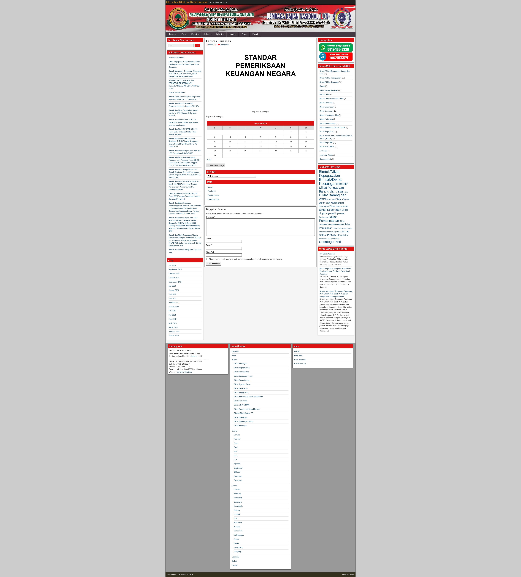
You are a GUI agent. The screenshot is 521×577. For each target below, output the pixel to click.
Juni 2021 (172, 298)
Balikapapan (239, 535)
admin (210, 45)
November (238, 476)
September (238, 468)
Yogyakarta (238, 506)
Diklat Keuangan (240, 364)
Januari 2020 (174, 307)
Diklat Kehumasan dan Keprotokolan (248, 397)
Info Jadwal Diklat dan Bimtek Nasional (186, 2)
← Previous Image (215, 165)
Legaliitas (232, 34)
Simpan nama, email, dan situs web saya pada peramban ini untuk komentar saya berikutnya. (246, 259)
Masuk (210, 187)
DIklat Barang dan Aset (329, 90)
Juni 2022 (172, 294)
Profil (183, 34)
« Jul (209, 159)
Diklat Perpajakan (326, 132)
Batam (236, 543)
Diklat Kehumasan (327, 107)
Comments (224, 45)
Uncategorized (325, 159)
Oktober (237, 472)
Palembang (238, 547)
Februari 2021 (174, 303)
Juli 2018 (172, 315)
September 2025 (175, 269)
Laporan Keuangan (218, 41)
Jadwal (206, 34)
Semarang (238, 498)
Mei (235, 451)
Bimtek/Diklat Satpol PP (243, 413)
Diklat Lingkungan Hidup (329, 115)
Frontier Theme (348, 574)
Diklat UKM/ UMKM (242, 405)
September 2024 (175, 282)
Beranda (172, 34)
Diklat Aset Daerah (241, 372)
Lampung (237, 552)
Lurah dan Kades (326, 155)
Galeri (244, 34)
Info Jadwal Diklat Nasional (334, 248)
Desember (238, 480)
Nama (209, 238)
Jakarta (194, 356)
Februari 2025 (174, 274)
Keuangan (323, 151)
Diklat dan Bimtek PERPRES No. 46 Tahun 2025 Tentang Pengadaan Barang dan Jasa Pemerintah (184, 196)
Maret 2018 (173, 327)
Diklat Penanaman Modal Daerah (332, 127)
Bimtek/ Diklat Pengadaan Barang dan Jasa (333, 187)
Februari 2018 (174, 332)
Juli (235, 460)
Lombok (237, 514)
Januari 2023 (174, 290)
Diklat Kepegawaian (242, 368)
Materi (194, 34)
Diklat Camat (325, 94)
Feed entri (212, 191)
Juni (235, 455)
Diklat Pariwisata (326, 119)
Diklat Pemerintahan (327, 123)
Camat (322, 86)
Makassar (238, 523)
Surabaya (238, 502)
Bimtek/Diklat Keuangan (329, 82)
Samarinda (238, 531)
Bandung (237, 494)
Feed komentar (214, 195)
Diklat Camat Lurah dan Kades (332, 99)
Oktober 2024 (174, 278)
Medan (236, 539)
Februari (237, 439)
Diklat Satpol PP (326, 143)
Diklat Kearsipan (326, 103)
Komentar (210, 217)
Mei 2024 (172, 286)
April (236, 447)
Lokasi (219, 34)
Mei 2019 (172, 311)
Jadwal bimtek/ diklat (177, 93)
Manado (237, 527)
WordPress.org (213, 199)
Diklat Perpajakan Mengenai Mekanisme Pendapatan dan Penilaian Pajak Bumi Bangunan (184, 64)
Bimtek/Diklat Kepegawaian (330, 78)
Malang (237, 510)
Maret (236, 443)
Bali (235, 518)
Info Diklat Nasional (176, 58)
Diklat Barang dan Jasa (243, 376)
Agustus (237, 464)
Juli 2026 (172, 265)
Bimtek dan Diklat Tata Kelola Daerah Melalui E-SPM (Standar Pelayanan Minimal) (183, 113)
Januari (237, 435)
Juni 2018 (172, 319)
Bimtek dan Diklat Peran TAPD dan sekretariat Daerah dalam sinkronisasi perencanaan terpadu (183, 122)
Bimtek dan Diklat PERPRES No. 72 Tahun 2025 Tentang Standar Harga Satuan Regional (183, 131)
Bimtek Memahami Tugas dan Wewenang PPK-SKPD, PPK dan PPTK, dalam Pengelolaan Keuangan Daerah (185, 73)
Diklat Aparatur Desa (242, 384)
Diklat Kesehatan (326, 111)
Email (209, 245)
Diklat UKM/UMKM (327, 147)
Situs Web (210, 252)
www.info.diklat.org (184, 372)
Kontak (255, 34)
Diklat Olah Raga (240, 417)
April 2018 (173, 323)
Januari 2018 (174, 336)
